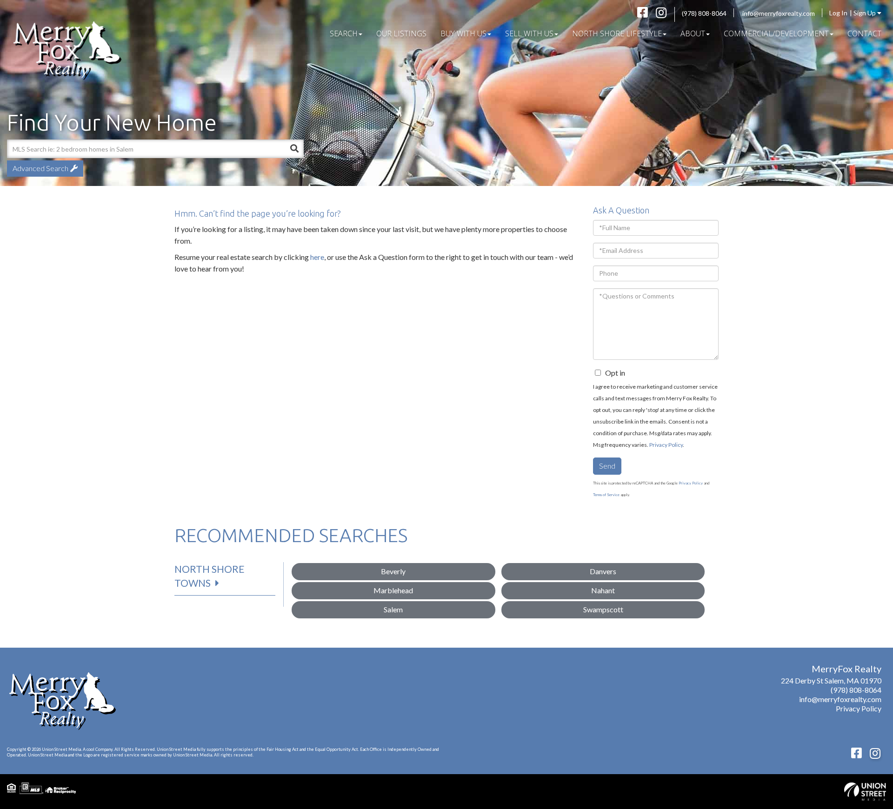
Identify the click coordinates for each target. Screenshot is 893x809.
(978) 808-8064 (704, 13)
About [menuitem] (692, 33)
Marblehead (393, 590)
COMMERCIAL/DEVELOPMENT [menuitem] (776, 33)
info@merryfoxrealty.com (778, 13)
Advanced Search (40, 168)
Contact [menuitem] (864, 33)
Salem (393, 609)
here (317, 256)
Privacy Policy (666, 444)
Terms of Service (606, 494)
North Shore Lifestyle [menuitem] (617, 33)
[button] (294, 148)
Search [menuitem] (344, 33)
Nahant (603, 590)
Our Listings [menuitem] (401, 33)
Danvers (603, 571)
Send (607, 465)
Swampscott (603, 609)
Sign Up (865, 13)
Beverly (393, 571)
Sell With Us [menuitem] (529, 33)
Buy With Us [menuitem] (463, 33)
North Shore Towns (209, 576)
